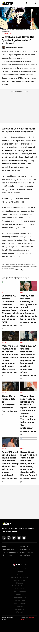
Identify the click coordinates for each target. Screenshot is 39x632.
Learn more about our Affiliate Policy (12, 270)
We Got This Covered (19, 586)
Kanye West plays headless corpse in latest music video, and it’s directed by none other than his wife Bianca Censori (28, 463)
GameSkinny (19, 595)
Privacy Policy (7, 555)
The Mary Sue (19, 600)
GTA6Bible (20, 612)
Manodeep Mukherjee (9, 325)
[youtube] (24, 538)
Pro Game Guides (19, 568)
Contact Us (24, 546)
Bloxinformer (20, 609)
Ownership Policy (26, 552)
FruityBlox (19, 606)
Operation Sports (19, 597)
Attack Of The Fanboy (19, 577)
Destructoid (19, 589)
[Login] (35, 3)
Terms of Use (25, 555)
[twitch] (9, 538)
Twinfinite (19, 571)
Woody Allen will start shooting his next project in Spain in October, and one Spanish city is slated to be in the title (28, 307)
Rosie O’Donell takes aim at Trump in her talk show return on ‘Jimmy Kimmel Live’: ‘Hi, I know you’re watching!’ (10, 463)
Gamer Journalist (19, 592)
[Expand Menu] (31, 3)
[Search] (27, 3)
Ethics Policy (25, 549)
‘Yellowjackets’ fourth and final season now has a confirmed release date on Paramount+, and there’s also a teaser (10, 357)
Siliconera (19, 583)
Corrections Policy (8, 549)
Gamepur (19, 574)
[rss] (4, 538)
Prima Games (19, 580)
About (4, 546)
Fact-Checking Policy (10, 552)
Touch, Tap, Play (20, 603)
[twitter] (14, 538)
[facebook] (19, 538)
